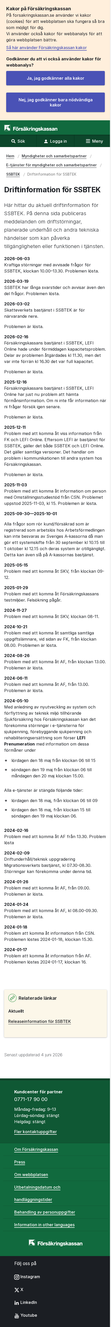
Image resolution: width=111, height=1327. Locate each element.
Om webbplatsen (31, 1174)
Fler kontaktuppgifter (35, 1131)
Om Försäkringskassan (36, 1149)
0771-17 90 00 (30, 1099)
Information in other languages (44, 1224)
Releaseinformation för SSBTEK (39, 1021)
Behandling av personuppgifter (44, 1212)
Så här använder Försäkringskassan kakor (46, 47)
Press (19, 1162)
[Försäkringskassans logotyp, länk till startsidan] (30, 128)
